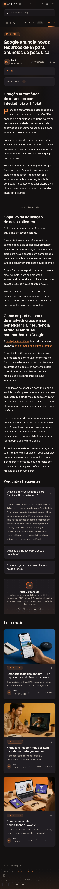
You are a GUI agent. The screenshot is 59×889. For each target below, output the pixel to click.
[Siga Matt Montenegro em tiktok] (40, 609)
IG (5, 885)
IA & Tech (12, 34)
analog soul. (18, 871)
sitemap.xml (17, 866)
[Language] (47, 4)
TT (23, 885)
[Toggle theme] (53, 4)
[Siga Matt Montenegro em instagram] (24, 609)
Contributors (16, 880)
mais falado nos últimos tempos (34, 345)
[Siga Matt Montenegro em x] (29, 609)
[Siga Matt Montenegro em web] (18, 609)
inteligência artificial (17, 341)
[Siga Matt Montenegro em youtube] (35, 609)
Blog (4, 880)
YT (17, 885)
